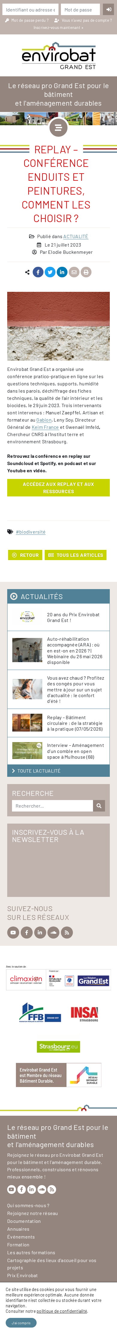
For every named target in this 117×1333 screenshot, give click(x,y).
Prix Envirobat (22, 1275)
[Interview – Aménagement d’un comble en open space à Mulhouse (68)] (29, 751)
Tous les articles (80, 555)
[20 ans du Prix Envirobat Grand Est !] (29, 617)
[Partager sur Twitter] (50, 272)
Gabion (44, 420)
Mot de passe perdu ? (30, 20)
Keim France (45, 427)
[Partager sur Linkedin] (62, 272)
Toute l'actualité (39, 770)
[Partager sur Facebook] (38, 272)
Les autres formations (31, 1252)
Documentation (24, 1221)
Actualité (75, 236)
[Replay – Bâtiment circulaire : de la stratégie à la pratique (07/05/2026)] (29, 723)
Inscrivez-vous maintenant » (59, 27)
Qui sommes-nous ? (28, 1205)
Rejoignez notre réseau (32, 1213)
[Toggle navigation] (58, 128)
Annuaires (18, 1229)
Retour (29, 555)
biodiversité (32, 531)
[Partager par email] (74, 272)
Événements (21, 1236)
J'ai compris (21, 1323)
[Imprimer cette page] (86, 272)
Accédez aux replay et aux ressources (58, 487)
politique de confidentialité (62, 1311)
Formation (18, 1244)
